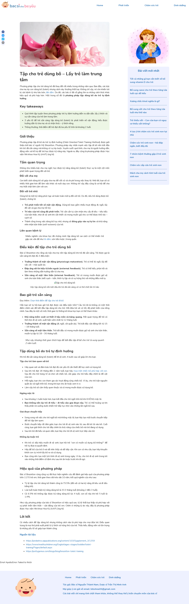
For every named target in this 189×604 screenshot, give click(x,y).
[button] (28, 534)
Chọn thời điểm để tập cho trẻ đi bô (47, 300)
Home (100, 5)
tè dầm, (47, 239)
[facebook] (3, 32)
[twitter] (3, 39)
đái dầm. (50, 92)
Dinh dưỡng (180, 5)
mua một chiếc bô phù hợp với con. (90, 370)
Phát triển (124, 5)
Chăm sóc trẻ (151, 5)
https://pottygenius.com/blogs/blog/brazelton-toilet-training (54, 551)
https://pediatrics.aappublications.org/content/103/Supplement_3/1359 (60, 540)
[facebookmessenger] (3, 36)
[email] (3, 43)
